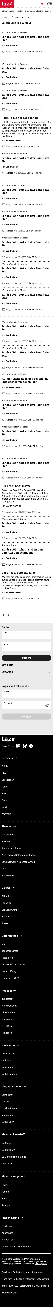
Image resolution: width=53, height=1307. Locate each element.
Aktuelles (6, 896)
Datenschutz (43, 1279)
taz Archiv (7, 1163)
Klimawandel (8, 834)
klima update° (8, 1012)
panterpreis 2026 (10, 978)
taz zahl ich (7, 957)
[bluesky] (25, 747)
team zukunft (8, 1053)
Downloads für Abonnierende (16, 1246)
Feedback (7, 1226)
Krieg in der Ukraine (12, 848)
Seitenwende (26, 1286)
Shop (4, 1198)
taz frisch (6, 1060)
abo (4, 944)
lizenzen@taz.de (41, 1263)
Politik (5, 766)
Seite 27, (34, 51)
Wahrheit (6, 814)
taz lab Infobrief (10, 1074)
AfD (3, 868)
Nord (4, 807)
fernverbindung (9, 1005)
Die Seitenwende (10, 910)
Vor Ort (5, 1101)
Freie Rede (7, 1026)
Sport (4, 793)
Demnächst (7, 1094)
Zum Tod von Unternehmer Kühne (19, 855)
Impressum (7, 1286)
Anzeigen (6, 1205)
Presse (5, 923)
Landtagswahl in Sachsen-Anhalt (18, 862)
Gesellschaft (8, 780)
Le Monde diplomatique (14, 1157)
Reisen (5, 1185)
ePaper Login (8, 1239)
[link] (8, 11)
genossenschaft (10, 951)
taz (8, 739)
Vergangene (8, 1115)
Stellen (5, 916)
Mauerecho (7, 1019)
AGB (16, 1286)
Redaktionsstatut (22, 1272)
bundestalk (7, 999)
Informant (30, 1279)
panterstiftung (9, 971)
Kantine (5, 1191)
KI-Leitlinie (19, 1279)
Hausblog (6, 903)
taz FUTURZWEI (9, 1150)
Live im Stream (9, 1108)
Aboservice (7, 1233)
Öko (4, 773)
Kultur (5, 786)
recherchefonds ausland (14, 964)
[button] (49, 3)
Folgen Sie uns (8, 746)
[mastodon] (18, 747)
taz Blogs (6, 1143)
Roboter (6, 841)
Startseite (6, 17)
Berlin (4, 800)
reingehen (7, 1033)
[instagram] (31, 747)
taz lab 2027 (8, 1122)
